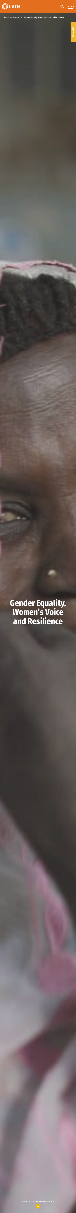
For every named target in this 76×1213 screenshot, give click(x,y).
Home (6, 17)
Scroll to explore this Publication (38, 1202)
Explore (16, 17)
